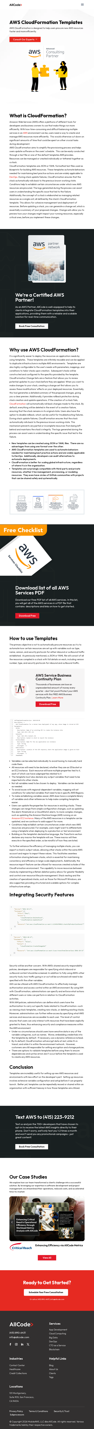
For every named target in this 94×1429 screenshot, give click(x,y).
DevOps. (13, 177)
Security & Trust (61, 1411)
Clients (52, 1373)
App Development (58, 1329)
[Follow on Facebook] (10, 1344)
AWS (25, 133)
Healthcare (14, 1369)
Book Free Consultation (31, 326)
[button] (11, 1222)
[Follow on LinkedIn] (22, 1344)
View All (47, 1257)
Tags (51, 1377)
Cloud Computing (57, 1333)
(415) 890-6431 (43, 1299)
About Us (53, 1369)
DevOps (53, 1341)
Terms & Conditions (38, 1411)
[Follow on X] (28, 1344)
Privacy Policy (16, 1411)
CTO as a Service (57, 1345)
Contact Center (17, 1365)
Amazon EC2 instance (22, 818)
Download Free (27, 615)
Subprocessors (17, 1414)
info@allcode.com (57, 1299)
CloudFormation (17, 403)
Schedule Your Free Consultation (46, 1292)
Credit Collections (18, 1373)
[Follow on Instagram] (16, 1344)
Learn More (57, 697)
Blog (51, 1365)
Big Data (53, 1337)
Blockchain (54, 1349)
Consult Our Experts (23, 39)
